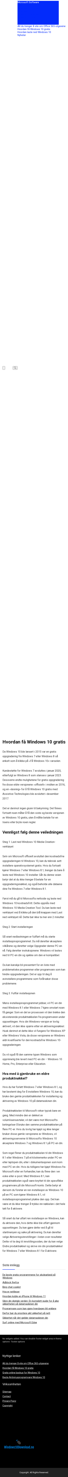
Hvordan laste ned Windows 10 (34, 32)
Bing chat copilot (11, 1287)
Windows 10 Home (27, 8)
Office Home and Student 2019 (34, 20)
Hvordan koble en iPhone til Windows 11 (24, 1296)
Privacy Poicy (9, 1401)
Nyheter (21, 35)
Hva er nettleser (11, 1291)
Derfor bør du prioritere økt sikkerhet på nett (26, 1313)
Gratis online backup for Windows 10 (21, 1372)
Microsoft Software (28, 2)
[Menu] (3, 368)
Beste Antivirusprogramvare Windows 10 (23, 1377)
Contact (6, 1396)
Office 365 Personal (28, 14)
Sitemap (6, 1391)
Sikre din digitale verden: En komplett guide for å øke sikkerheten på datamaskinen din (30, 1302)
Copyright (7, 1405)
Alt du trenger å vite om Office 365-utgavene (41, 26)
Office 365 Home (26, 17)
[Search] (15, 368)
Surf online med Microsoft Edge (19, 1322)
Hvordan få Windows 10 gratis (33, 29)
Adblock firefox (10, 1282)
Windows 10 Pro (26, 11)
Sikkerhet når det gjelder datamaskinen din (25, 1317)
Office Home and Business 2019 (34, 23)
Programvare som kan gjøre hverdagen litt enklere (29, 1308)
